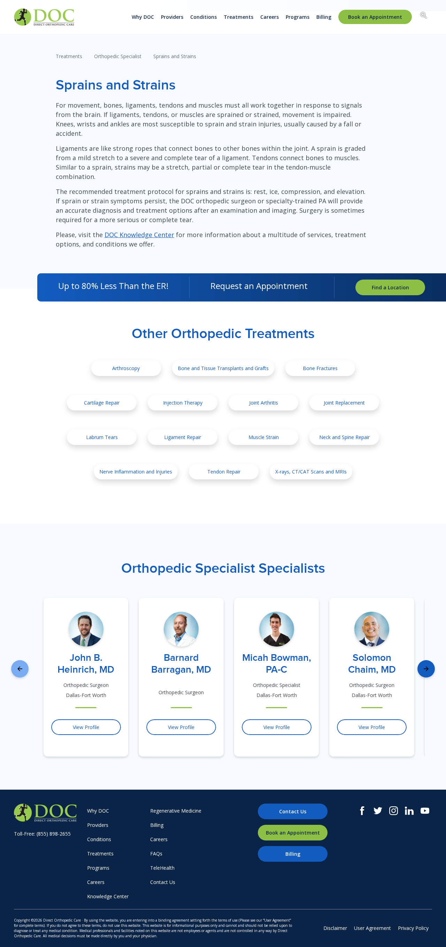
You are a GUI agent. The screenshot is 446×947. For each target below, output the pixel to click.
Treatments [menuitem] (238, 17)
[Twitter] (378, 811)
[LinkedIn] (409, 811)
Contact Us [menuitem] (162, 882)
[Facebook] (362, 811)
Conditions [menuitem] (203, 17)
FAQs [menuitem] (156, 853)
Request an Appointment (259, 285)
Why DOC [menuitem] (143, 17)
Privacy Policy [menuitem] (413, 928)
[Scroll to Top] (430, 931)
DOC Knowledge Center (139, 234)
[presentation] (20, 669)
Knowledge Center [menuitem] (108, 896)
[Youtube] (425, 811)
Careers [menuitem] (269, 17)
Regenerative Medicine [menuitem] (175, 810)
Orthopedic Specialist (117, 56)
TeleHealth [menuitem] (162, 867)
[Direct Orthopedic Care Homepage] (44, 17)
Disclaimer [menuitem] (335, 928)
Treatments (69, 56)
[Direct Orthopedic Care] (49, 813)
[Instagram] (393, 811)
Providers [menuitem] (172, 17)
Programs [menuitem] (297, 17)
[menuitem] (375, 17)
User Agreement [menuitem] (372, 928)
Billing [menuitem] (323, 17)
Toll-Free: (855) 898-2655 (42, 833)
